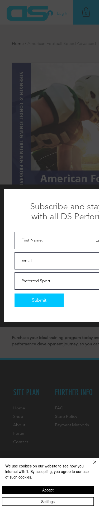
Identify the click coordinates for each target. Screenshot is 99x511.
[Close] (91, 465)
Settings (48, 501)
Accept (48, 490)
